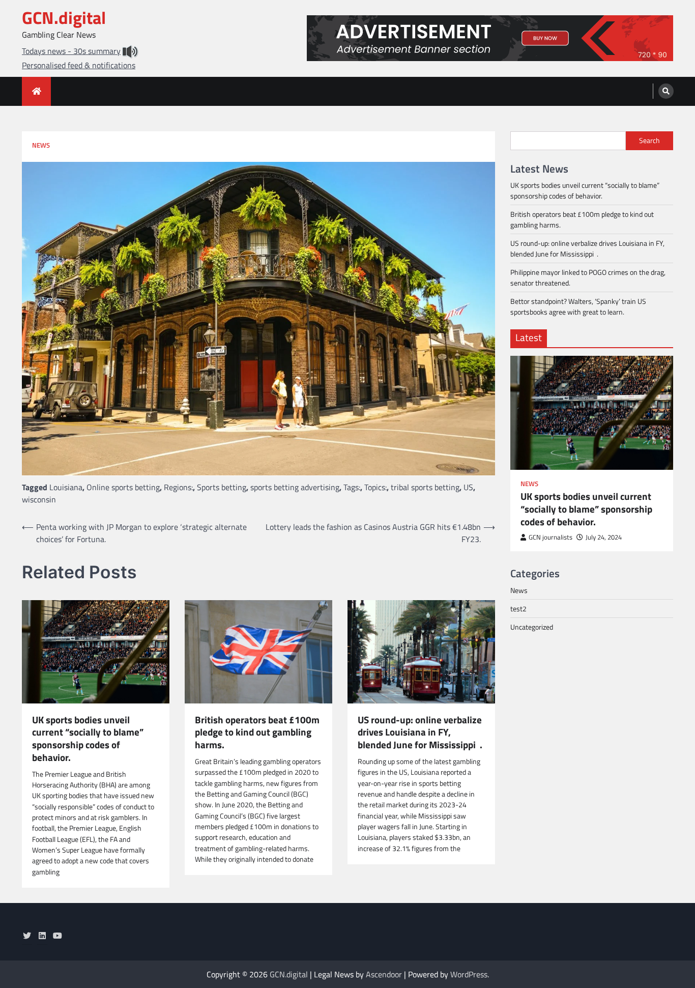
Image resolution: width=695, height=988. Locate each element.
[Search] (666, 91)
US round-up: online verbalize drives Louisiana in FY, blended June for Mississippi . (420, 732)
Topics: (375, 487)
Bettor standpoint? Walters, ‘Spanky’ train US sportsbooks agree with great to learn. (578, 306)
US (468, 487)
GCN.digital (64, 18)
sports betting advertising (294, 487)
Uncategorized (531, 626)
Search (649, 140)
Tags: (351, 487)
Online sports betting (123, 487)
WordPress (468, 974)
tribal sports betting (425, 487)
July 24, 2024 (604, 537)
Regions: (178, 487)
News (41, 145)
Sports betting (221, 487)
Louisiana (65, 487)
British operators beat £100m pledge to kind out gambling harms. (257, 732)
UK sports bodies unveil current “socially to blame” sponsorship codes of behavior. (87, 739)
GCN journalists (550, 537)
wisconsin (39, 499)
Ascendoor (384, 974)
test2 (518, 608)
